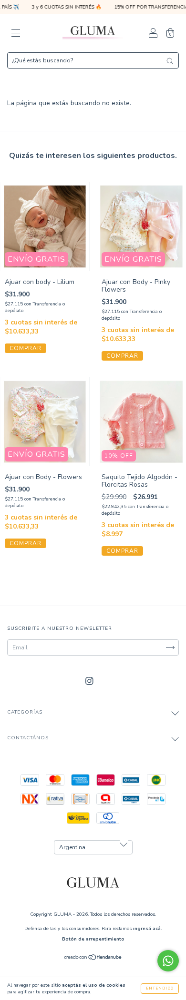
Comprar (25, 348)
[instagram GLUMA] (89, 681)
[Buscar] (170, 61)
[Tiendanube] (93, 958)
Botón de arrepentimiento (93, 939)
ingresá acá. (147, 928)
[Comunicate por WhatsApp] (168, 960)
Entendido (160, 988)
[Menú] (16, 34)
